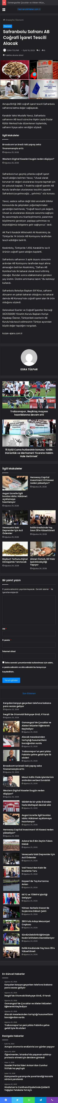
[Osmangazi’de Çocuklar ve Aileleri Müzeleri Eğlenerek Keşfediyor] (11, 726)
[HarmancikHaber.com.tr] (29, 9)
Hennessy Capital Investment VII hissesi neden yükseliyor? (42, 480)
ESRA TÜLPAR (13, 50)
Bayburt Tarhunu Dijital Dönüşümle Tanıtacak (15, 560)
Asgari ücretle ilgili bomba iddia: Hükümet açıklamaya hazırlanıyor (14, 497)
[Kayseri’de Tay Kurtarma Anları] (11, 885)
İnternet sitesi (9, 651)
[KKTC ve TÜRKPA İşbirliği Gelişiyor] (11, 898)
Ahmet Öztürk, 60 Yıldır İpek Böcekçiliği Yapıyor (42, 562)
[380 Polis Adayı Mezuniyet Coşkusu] (11, 925)
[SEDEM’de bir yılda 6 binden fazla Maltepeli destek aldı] (11, 806)
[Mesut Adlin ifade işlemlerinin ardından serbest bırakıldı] (11, 781)
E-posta (6, 640)
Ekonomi (19, 20)
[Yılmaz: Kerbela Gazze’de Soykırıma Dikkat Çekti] (11, 912)
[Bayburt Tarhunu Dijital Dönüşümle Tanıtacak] (15, 549)
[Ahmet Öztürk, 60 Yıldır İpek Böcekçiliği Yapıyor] (43, 549)
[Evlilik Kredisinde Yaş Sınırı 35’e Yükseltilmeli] (43, 517)
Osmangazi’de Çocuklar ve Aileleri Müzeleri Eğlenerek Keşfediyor (36, 725)
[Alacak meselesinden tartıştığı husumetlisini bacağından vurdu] (11, 741)
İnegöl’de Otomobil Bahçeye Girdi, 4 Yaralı (26, 714)
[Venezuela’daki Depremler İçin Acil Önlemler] (15, 517)
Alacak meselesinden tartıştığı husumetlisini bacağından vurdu (34, 740)
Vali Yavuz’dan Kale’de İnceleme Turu (34, 869)
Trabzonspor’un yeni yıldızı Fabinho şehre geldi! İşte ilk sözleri (36, 754)
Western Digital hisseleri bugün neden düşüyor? (28, 158)
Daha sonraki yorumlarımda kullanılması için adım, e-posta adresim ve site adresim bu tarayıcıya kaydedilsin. (27, 667)
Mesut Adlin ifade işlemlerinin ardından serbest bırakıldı (38, 779)
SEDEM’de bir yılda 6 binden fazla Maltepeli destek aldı (36, 803)
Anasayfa (9, 20)
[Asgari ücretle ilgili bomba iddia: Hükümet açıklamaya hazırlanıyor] (15, 483)
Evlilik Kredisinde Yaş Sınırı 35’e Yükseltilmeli (42, 529)
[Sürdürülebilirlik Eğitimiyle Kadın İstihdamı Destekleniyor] (11, 939)
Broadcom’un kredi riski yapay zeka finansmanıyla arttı (22, 767)
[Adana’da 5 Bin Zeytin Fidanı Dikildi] (11, 845)
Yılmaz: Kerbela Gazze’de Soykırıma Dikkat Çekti (35, 909)
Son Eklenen (29, 693)
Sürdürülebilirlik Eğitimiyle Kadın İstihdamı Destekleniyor (38, 936)
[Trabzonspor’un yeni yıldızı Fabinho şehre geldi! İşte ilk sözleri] (11, 755)
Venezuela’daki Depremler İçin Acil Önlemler (12, 530)
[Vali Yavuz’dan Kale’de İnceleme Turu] (11, 872)
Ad (4, 629)
